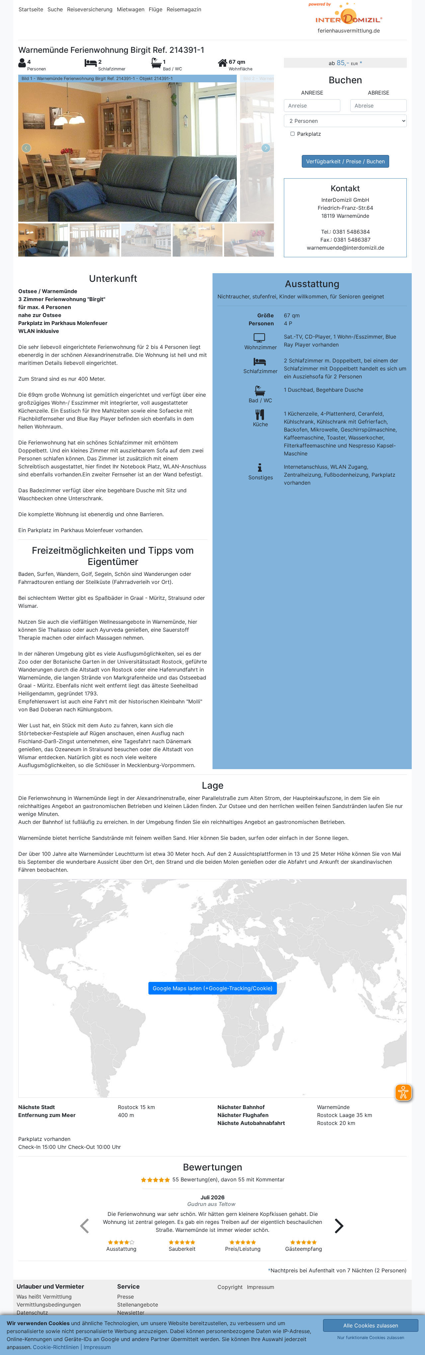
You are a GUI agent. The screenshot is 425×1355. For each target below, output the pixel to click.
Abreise (378, 92)
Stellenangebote (137, 1304)
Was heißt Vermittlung (44, 1296)
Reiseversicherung (90, 9)
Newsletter (130, 1312)
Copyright (230, 1287)
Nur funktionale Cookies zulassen (370, 1337)
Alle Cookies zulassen (370, 1325)
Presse (125, 1296)
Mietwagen (130, 9)
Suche (55, 9)
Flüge (155, 9)
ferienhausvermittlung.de (349, 30)
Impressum (260, 1287)
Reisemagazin (184, 9)
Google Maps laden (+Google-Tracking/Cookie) (213, 988)
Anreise (312, 92)
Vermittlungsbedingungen (49, 1304)
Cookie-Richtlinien (56, 1347)
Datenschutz (32, 1312)
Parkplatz (309, 133)
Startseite (31, 9)
